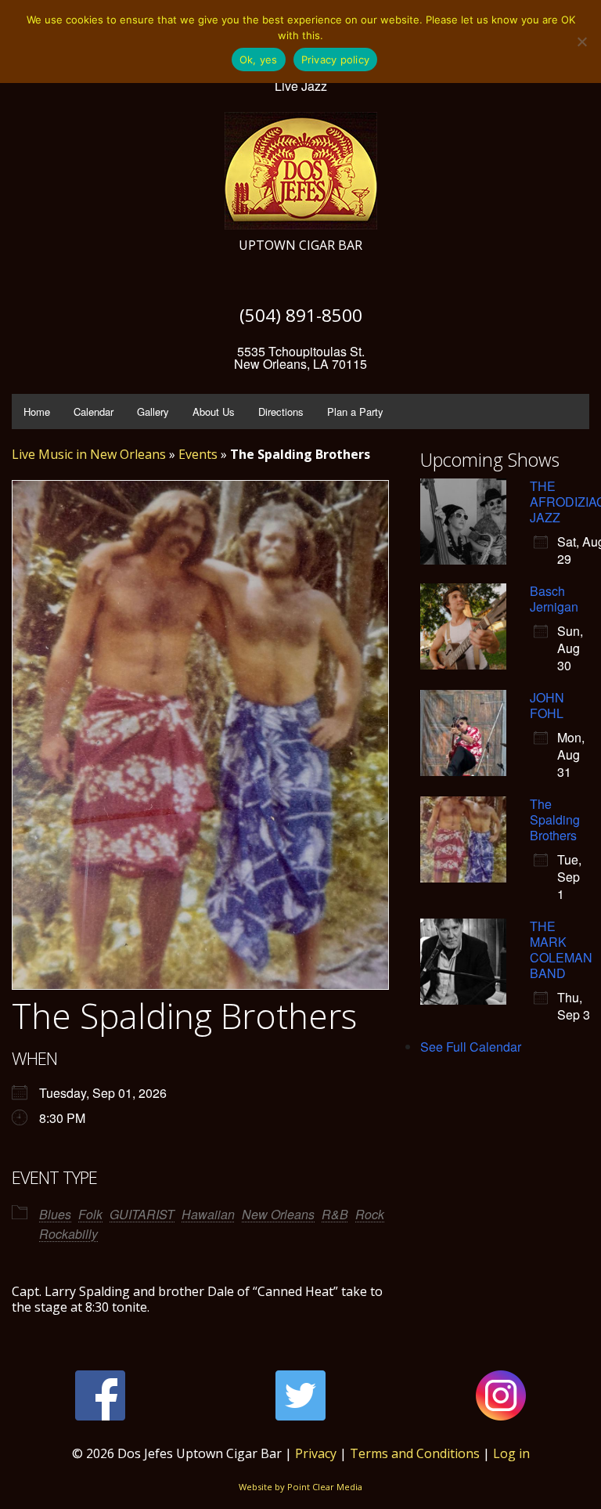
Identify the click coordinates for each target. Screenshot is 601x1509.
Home (36, 411)
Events (198, 454)
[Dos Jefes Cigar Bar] (301, 166)
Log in (511, 1453)
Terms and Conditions (415, 1453)
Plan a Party (355, 411)
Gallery (153, 411)
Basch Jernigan (554, 599)
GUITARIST (142, 1214)
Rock (369, 1214)
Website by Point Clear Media (300, 1487)
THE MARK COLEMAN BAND (561, 949)
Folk (90, 1214)
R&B (335, 1214)
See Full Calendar (470, 1047)
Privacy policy (335, 59)
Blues (55, 1214)
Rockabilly (68, 1234)
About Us (214, 411)
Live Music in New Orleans (89, 454)
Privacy (315, 1453)
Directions (281, 411)
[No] (581, 41)
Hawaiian (208, 1214)
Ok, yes (258, 59)
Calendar (93, 411)
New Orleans (278, 1214)
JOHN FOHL (547, 705)
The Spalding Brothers (555, 819)
